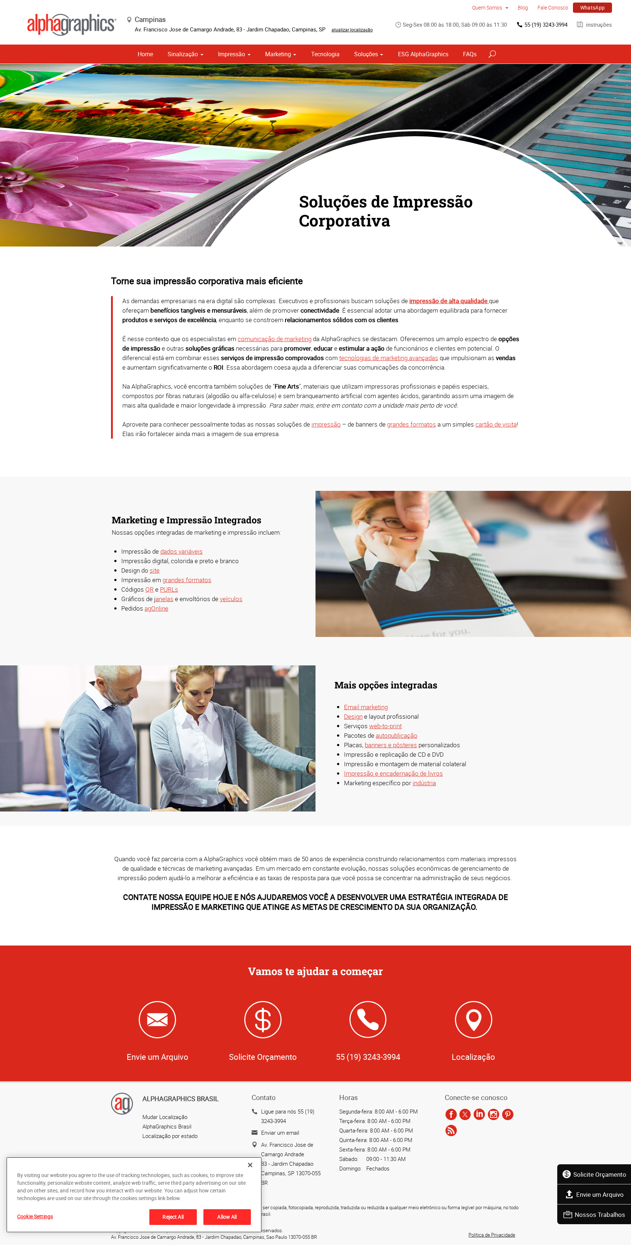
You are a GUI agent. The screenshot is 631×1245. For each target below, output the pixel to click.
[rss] (451, 1131)
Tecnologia (325, 54)
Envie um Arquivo (600, 1194)
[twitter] (465, 1115)
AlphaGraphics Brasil (166, 1126)
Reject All (172, 1216)
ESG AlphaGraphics (423, 54)
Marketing (278, 54)
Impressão (231, 54)
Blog (523, 7)
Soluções (366, 54)
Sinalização (183, 54)
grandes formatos (411, 424)
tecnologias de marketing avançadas (388, 358)
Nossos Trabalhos (600, 1214)
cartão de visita (496, 424)
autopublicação (396, 735)
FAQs (470, 54)
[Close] (250, 1165)
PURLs (169, 589)
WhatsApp (592, 7)
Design (353, 716)
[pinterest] (507, 1115)
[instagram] (493, 1115)
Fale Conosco (553, 7)
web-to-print (385, 726)
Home (145, 54)
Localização (473, 1056)
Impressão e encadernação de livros (393, 773)
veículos (231, 599)
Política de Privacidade (492, 1234)
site (155, 570)
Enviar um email (280, 1132)
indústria (424, 783)
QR (149, 589)
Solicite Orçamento (599, 1174)
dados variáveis (181, 551)
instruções (598, 24)
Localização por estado (170, 1135)
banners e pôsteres (391, 745)
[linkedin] (479, 1115)
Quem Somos (487, 7)
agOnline (156, 608)
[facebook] (451, 1115)
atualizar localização (352, 30)
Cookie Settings (35, 1216)
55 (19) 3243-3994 (545, 24)
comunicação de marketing (274, 339)
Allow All (227, 1216)
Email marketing (366, 707)
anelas (164, 599)
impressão (326, 424)
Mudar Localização (164, 1116)
